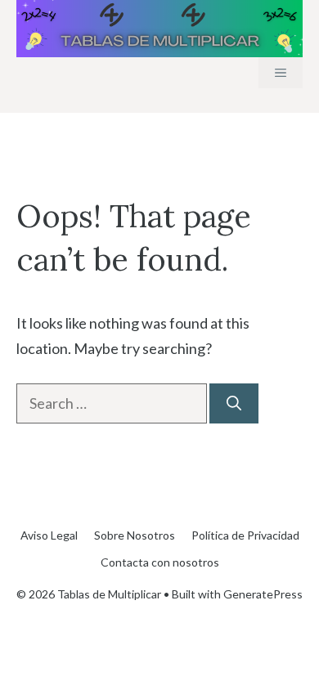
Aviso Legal (49, 535)
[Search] (233, 403)
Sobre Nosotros (134, 535)
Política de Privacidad (245, 535)
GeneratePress (263, 594)
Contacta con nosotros (160, 562)
